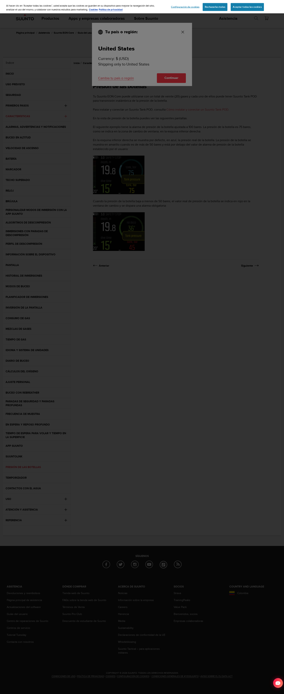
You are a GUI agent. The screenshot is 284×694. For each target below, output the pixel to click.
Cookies (93, 9)
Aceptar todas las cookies (247, 6)
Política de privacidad (111, 9)
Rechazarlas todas (215, 6)
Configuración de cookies (185, 6)
